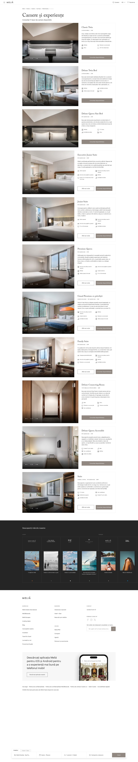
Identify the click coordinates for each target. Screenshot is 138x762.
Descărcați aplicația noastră (37, 674)
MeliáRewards (26, 613)
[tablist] (69, 750)
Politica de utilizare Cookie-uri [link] (78, 686)
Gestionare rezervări (60, 609)
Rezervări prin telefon (61, 617)
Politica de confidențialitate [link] (36, 686)
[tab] (16, 750)
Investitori (25, 632)
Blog (23, 625)
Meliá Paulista (45, 8)
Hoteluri (28, 8)
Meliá (23, 8)
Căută (118, 755)
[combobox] (123, 2)
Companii (57, 633)
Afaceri (57, 626)
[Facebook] (88, 620)
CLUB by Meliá (26, 621)
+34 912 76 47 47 (91, 609)
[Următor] (36, 58)
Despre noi (25, 606)
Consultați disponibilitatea (97, 57)
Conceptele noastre (28, 629)
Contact (89, 606)
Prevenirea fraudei (27, 644)
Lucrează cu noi (26, 640)
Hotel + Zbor (58, 613)
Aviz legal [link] (25, 686)
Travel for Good (26, 636)
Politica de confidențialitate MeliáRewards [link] (57, 686)
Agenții (57, 637)
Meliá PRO (57, 630)
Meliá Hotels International (29, 609)
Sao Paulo (38, 8)
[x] (95, 620)
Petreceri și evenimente (61, 641)
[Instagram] (91, 620)
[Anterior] (26, 58)
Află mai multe (86, 188)
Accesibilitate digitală (104, 686)
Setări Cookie (92, 686)
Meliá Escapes (26, 617)
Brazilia (33, 8)
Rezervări (57, 606)
